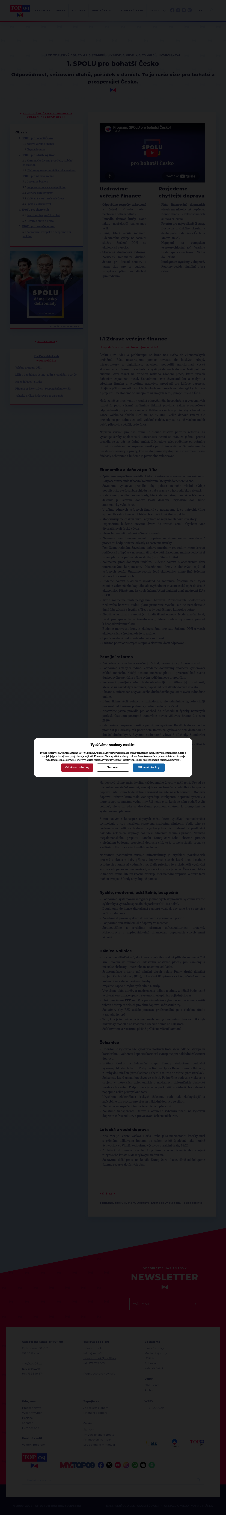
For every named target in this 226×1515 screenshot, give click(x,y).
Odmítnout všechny (77, 767)
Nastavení (113, 767)
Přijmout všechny (149, 767)
